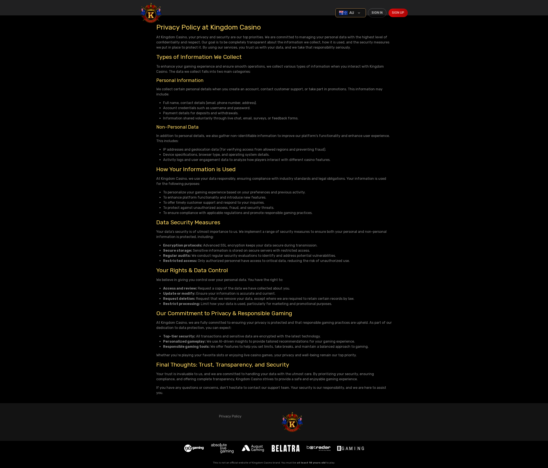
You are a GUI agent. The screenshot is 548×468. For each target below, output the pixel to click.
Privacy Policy (230, 416)
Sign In (377, 13)
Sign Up (398, 13)
